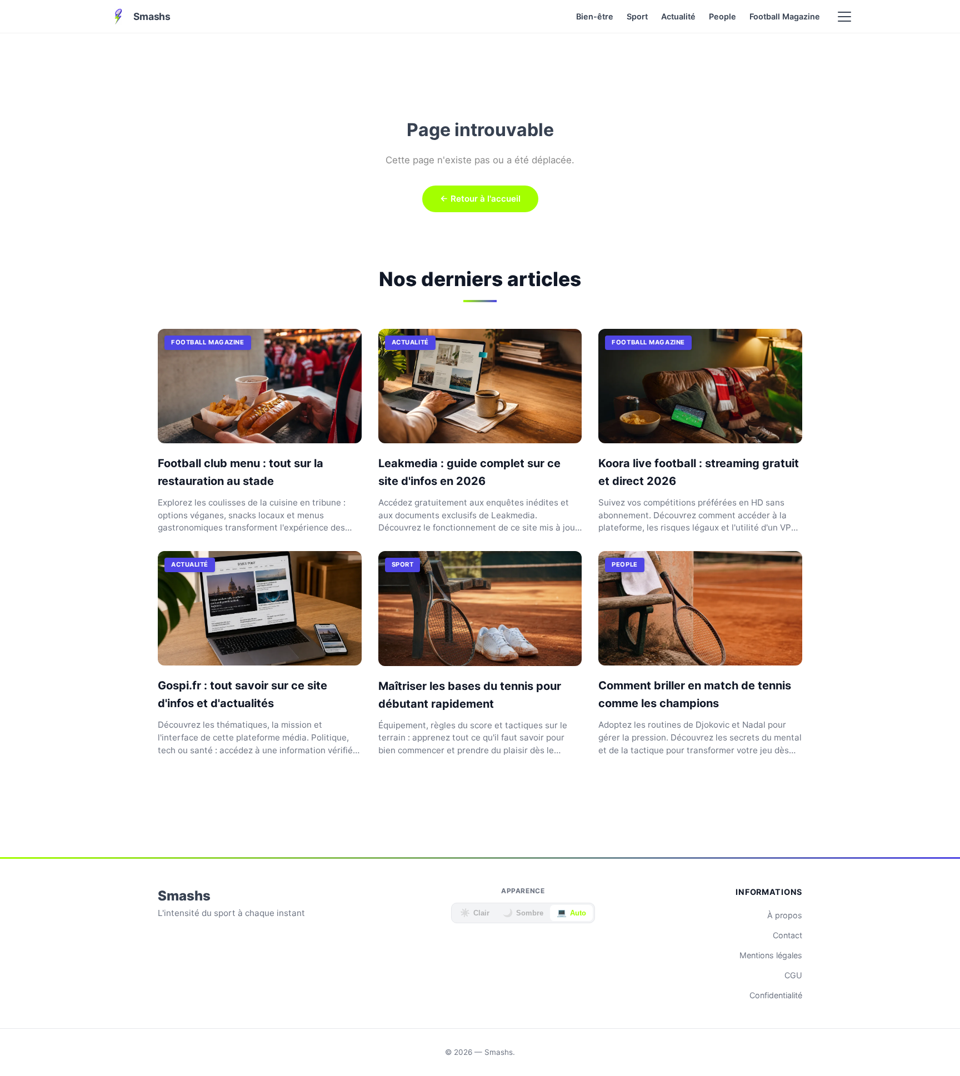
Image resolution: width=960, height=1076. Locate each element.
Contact (787, 935)
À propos (784, 915)
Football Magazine (784, 16)
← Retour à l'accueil (480, 198)
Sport (637, 16)
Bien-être (594, 16)
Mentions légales (770, 955)
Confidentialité (775, 995)
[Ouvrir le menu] (844, 17)
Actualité (678, 16)
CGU (793, 975)
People (722, 16)
